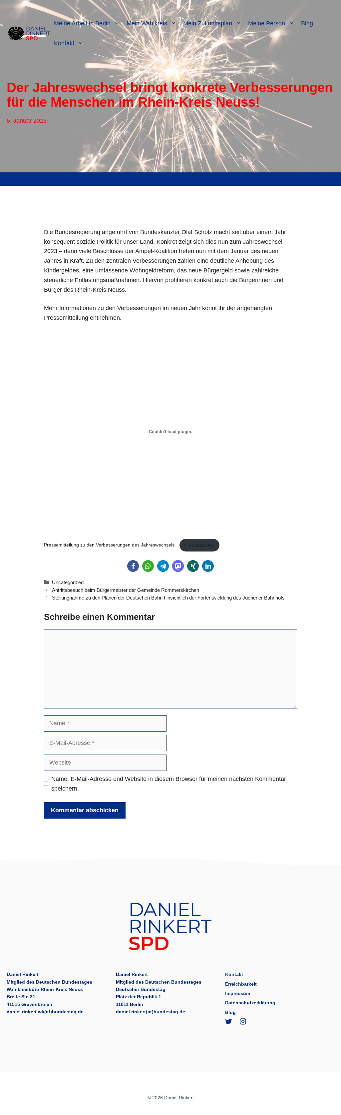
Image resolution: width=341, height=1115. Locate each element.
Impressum (237, 993)
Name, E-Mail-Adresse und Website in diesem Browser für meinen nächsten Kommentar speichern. (168, 784)
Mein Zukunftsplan (207, 23)
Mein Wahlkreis (147, 23)
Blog (307, 23)
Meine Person (266, 23)
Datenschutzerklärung (250, 1002)
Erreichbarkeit (241, 984)
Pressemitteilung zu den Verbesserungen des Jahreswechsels (110, 545)
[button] (133, 566)
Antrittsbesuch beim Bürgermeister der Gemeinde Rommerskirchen (125, 590)
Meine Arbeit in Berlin (82, 23)
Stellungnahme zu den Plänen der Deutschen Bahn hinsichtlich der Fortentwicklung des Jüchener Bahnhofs (168, 598)
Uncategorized (68, 582)
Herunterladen (199, 545)
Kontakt (64, 43)
